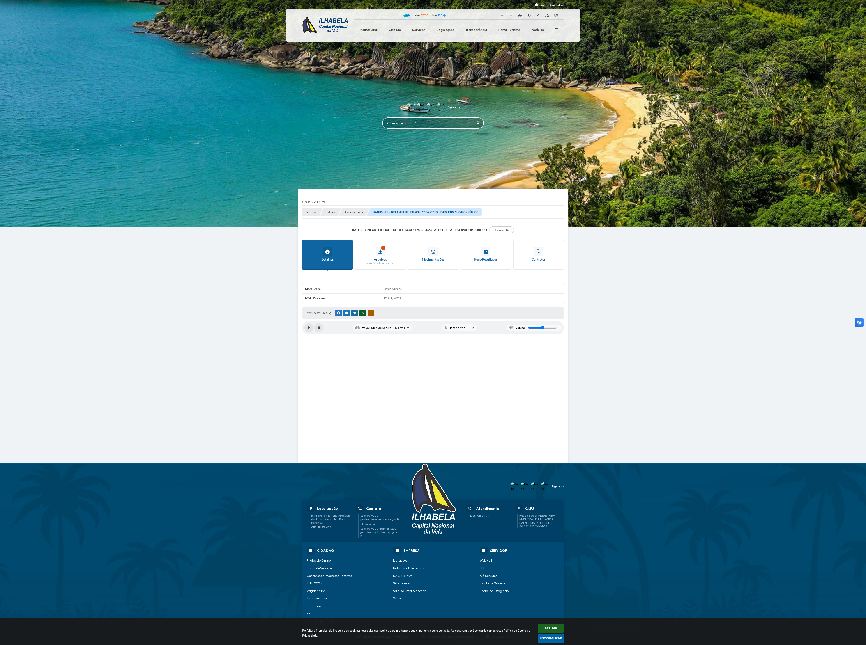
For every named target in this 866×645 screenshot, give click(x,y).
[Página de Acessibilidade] (556, 15)
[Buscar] (478, 123)
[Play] (308, 327)
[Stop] (318, 327)
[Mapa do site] (547, 15)
